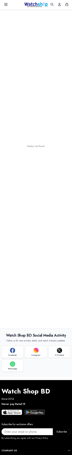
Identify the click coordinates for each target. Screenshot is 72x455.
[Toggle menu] (5, 4)
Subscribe (61, 431)
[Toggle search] (52, 4)
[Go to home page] (36, 4)
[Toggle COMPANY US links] (69, 450)
